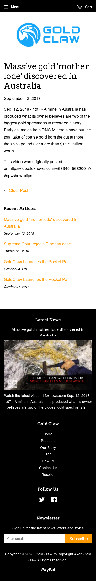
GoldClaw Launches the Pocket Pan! (37, 262)
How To (48, 460)
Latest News (48, 319)
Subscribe (78, 538)
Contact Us (48, 467)
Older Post (18, 190)
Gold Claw (44, 553)
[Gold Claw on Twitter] (42, 500)
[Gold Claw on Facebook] (54, 500)
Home (48, 433)
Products (48, 440)
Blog (48, 454)
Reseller (48, 474)
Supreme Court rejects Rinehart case (37, 244)
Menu (15, 6)
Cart (88, 6)
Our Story (48, 447)
